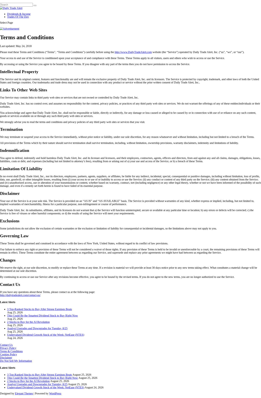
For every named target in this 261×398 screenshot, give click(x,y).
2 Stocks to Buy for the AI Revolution (28, 321)
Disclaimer (6, 357)
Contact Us (6, 344)
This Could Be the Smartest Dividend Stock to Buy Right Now (42, 315)
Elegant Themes (24, 393)
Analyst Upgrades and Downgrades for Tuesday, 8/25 (37, 328)
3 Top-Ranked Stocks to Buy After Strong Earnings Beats (39, 309)
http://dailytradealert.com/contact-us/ (20, 295)
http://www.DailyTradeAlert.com (133, 52)
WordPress (55, 393)
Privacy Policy (8, 348)
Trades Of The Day (18, 16)
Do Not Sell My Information (16, 360)
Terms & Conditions (11, 351)
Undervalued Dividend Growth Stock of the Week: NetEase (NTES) (45, 334)
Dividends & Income (19, 13)
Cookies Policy (8, 354)
